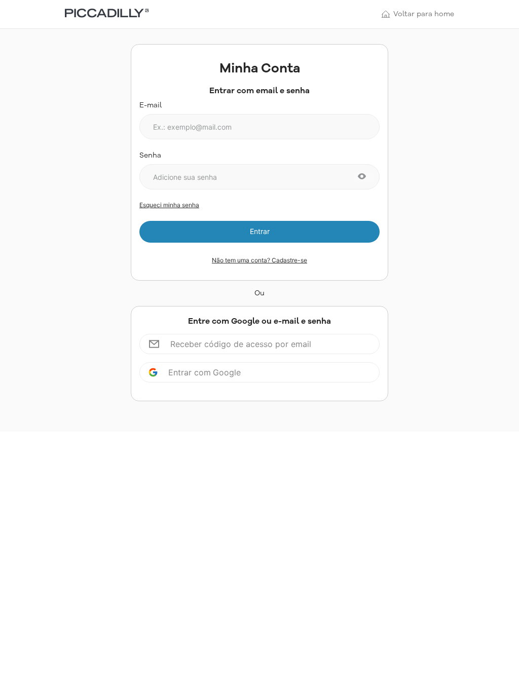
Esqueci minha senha (169, 205)
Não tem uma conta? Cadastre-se (259, 260)
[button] (362, 177)
